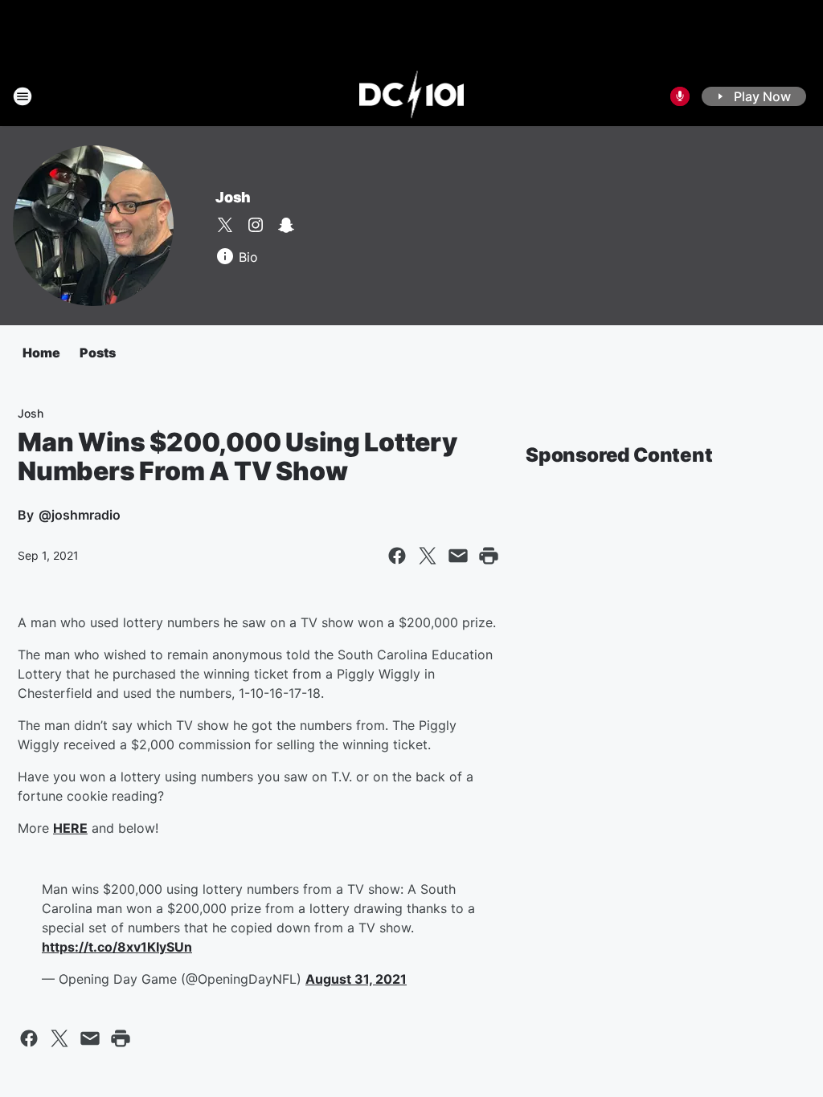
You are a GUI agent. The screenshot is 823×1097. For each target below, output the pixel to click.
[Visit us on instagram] (255, 224)
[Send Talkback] (680, 96)
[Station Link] (412, 96)
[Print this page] (488, 555)
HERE (70, 828)
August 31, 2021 (356, 979)
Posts (98, 353)
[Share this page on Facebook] (397, 555)
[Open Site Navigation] (22, 96)
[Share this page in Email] (458, 555)
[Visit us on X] (225, 224)
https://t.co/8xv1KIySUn (117, 947)
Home (41, 353)
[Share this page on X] (427, 555)
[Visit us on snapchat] (286, 224)
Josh (233, 197)
